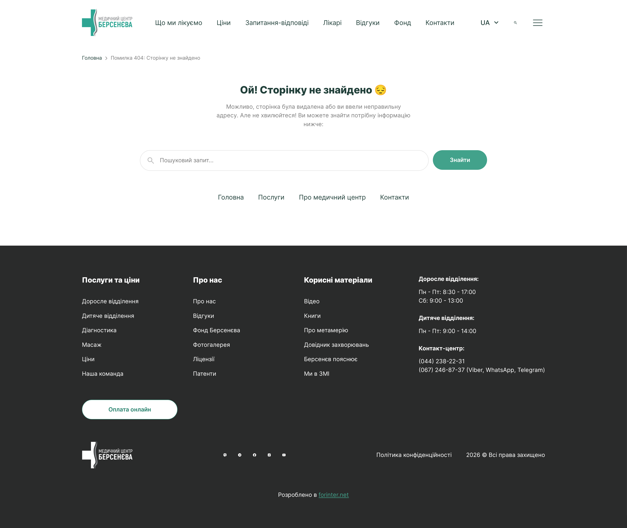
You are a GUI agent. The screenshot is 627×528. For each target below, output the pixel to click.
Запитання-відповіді (277, 23)
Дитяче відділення (108, 315)
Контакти (440, 23)
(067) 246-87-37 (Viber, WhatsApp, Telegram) (482, 369)
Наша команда (102, 373)
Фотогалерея (211, 344)
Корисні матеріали (338, 280)
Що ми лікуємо (178, 23)
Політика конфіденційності (414, 454)
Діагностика (99, 330)
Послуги (271, 197)
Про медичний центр (332, 197)
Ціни (224, 23)
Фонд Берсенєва (216, 330)
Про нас (207, 280)
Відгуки (368, 23)
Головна (92, 58)
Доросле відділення (110, 301)
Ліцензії (203, 359)
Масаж (92, 344)
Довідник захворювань (336, 344)
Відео (312, 301)
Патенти (204, 373)
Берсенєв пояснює (331, 359)
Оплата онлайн (129, 409)
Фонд (402, 23)
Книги (312, 315)
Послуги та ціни (111, 280)
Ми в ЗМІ (316, 373)
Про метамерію (326, 330)
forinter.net (334, 494)
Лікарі (332, 23)
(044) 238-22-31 (442, 361)
